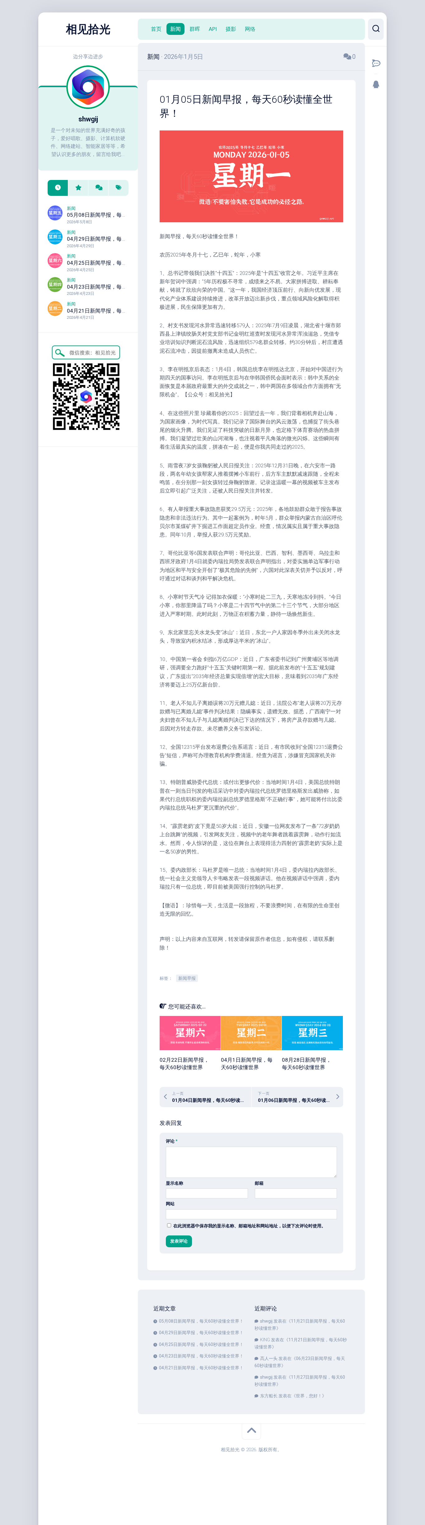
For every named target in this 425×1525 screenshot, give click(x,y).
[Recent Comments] (98, 188)
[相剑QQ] (376, 84)
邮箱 (259, 1183)
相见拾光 (88, 29)
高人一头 (269, 1358)
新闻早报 (187, 978)
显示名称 (174, 1183)
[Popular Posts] (78, 188)
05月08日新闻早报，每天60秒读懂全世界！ (118, 215)
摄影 (231, 29)
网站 (170, 1203)
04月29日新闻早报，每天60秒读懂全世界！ (118, 239)
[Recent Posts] (58, 188)
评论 (172, 1141)
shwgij (266, 1321)
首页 (156, 29)
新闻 (71, 208)
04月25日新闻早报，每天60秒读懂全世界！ (118, 263)
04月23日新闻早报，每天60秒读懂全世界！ (118, 287)
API (213, 29)
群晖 (194, 29)
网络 (250, 29)
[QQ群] (376, 63)
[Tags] (118, 188)
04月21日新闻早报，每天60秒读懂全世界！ (118, 311)
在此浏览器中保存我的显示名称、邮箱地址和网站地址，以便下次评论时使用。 (249, 1225)
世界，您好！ (309, 1395)
